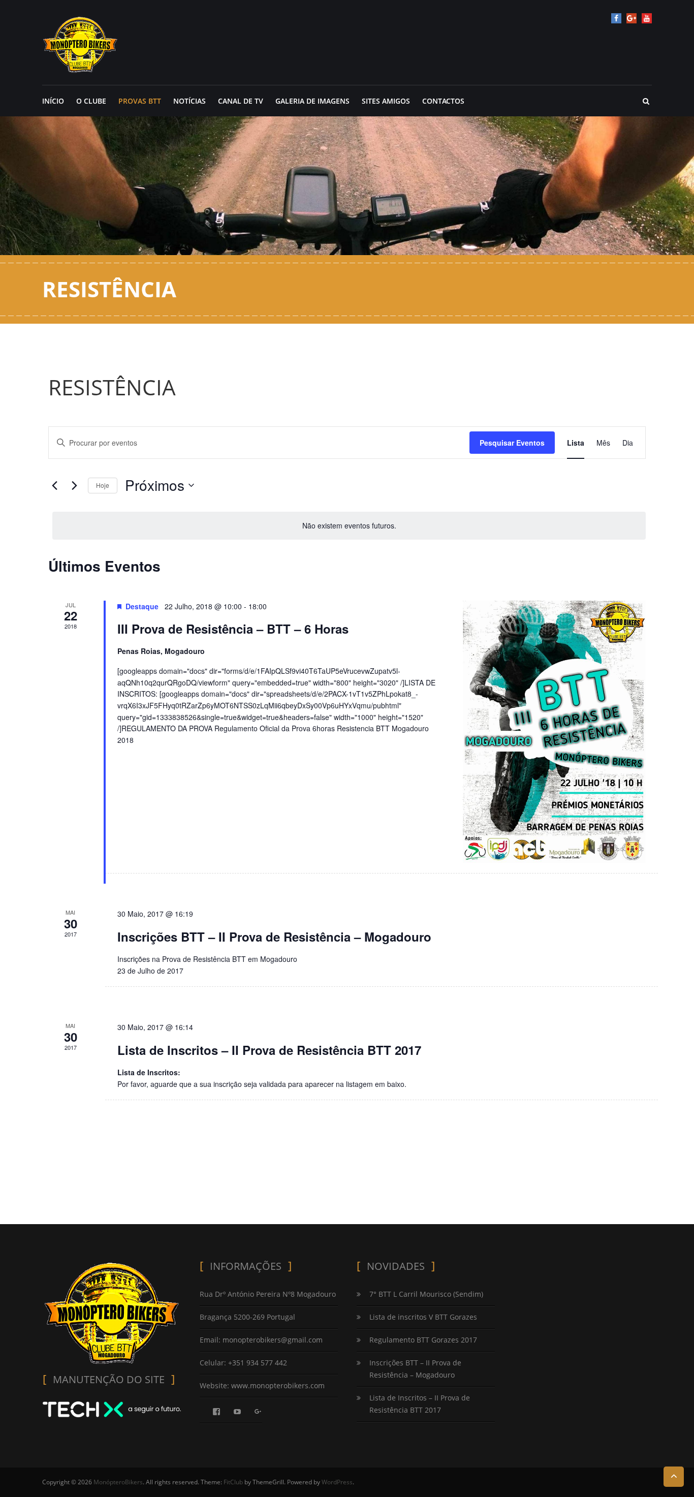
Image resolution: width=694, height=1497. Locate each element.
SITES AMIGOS (386, 101)
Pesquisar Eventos (512, 443)
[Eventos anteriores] (54, 485)
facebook (616, 18)
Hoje (102, 485)
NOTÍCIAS (189, 101)
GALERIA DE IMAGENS (312, 101)
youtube (647, 18)
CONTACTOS (443, 101)
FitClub (233, 1482)
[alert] (349, 526)
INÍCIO (53, 101)
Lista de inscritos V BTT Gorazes (423, 1317)
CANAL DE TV (240, 101)
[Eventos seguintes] (74, 485)
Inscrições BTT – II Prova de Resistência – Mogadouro (274, 936)
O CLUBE (91, 101)
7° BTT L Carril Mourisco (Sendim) (426, 1294)
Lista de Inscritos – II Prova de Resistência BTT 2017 (269, 1049)
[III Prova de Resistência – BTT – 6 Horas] (554, 732)
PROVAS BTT (139, 101)
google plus (631, 18)
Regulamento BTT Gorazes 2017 (423, 1340)
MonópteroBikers (118, 1482)
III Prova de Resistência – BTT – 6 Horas (233, 628)
